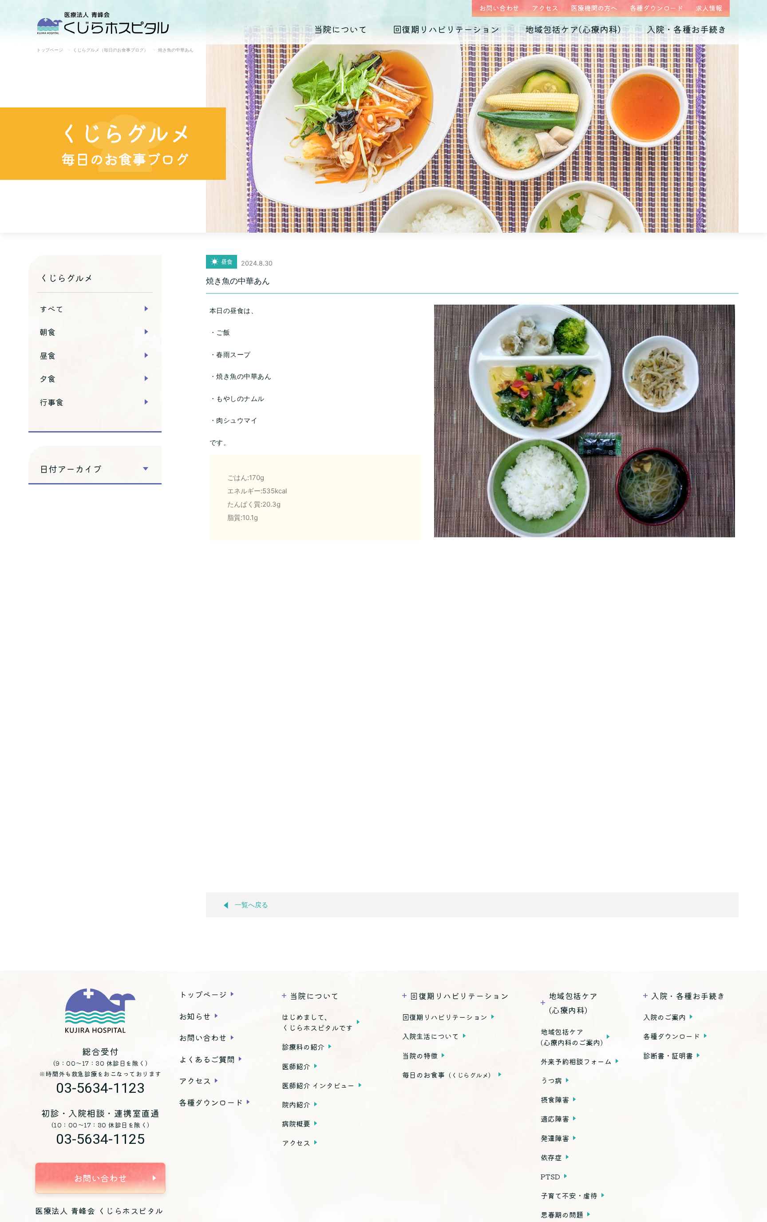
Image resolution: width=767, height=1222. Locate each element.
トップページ (203, 994)
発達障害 (555, 1138)
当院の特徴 (420, 1055)
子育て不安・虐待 (569, 1195)
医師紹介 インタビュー (318, 1085)
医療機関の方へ (594, 7)
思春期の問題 (562, 1214)
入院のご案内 (664, 1017)
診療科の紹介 (303, 1046)
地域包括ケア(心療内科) (573, 29)
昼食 (47, 355)
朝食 (47, 331)
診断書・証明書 (668, 1055)
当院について (340, 29)
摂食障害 (555, 1099)
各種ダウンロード (656, 7)
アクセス (545, 7)
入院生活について (430, 1036)
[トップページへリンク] (100, 1010)
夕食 (47, 378)
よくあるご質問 (207, 1059)
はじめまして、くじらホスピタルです (317, 1022)
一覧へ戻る (251, 905)
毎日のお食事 (448, 1074)
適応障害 (555, 1118)
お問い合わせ (499, 7)
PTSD (550, 1176)
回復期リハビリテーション (446, 29)
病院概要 (296, 1123)
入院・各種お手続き (687, 29)
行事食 (51, 402)
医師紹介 (296, 1066)
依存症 (551, 1157)
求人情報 (709, 7)
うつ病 (551, 1080)
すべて (51, 308)
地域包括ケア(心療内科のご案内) (572, 1036)
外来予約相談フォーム (576, 1061)
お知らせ (195, 1016)
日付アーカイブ (71, 469)
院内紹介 (296, 1104)
